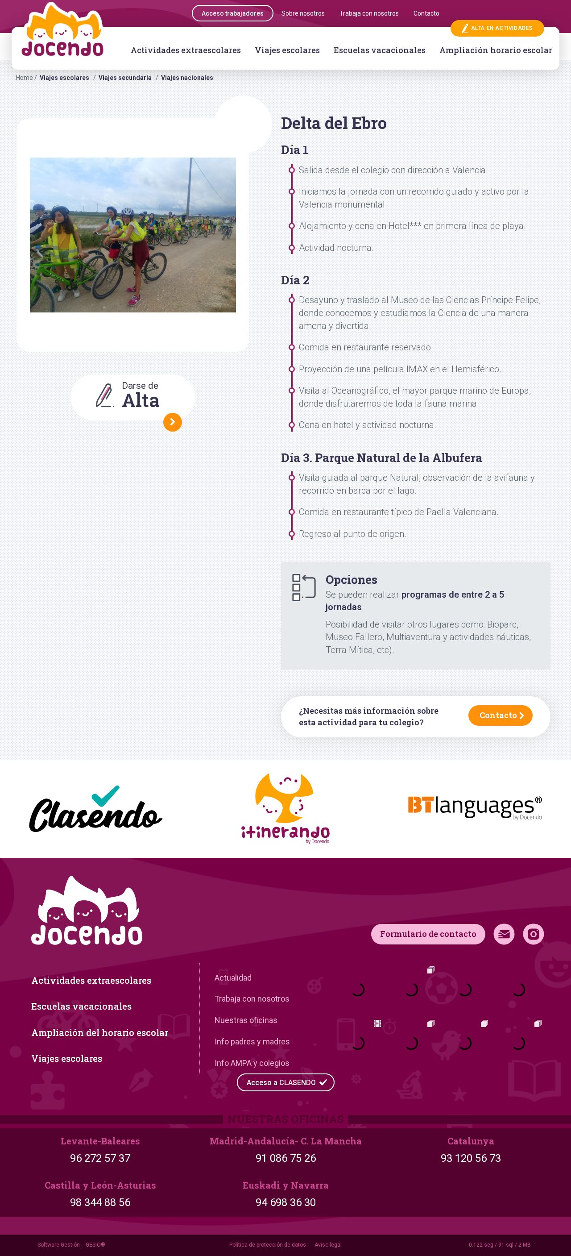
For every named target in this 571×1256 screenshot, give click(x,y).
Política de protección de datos (267, 1245)
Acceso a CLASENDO (281, 1082)
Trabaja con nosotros (252, 998)
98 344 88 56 (100, 1202)
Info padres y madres (252, 1041)
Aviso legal (328, 1245)
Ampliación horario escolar (495, 50)
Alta (141, 396)
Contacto (498, 715)
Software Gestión (58, 1245)
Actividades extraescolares (186, 50)
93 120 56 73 (471, 1158)
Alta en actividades (502, 28)
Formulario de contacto (428, 933)
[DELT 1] (133, 234)
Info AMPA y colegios (252, 1063)
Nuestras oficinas (246, 1020)
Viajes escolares (287, 50)
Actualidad (233, 977)
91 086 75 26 (286, 1158)
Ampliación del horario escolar (99, 1032)
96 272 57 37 (100, 1158)
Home (24, 77)
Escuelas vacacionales (380, 50)
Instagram (533, 934)
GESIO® (95, 1245)
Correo (504, 934)
